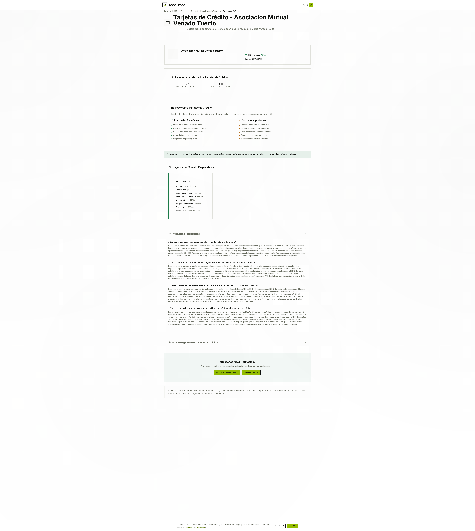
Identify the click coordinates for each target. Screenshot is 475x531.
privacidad (201, 527)
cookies (189, 527)
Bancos (184, 11)
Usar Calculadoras (251, 372)
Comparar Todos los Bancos (227, 372)
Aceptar (292, 526)
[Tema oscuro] (307, 5)
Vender (290, 5)
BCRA (174, 11)
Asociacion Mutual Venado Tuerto (205, 11)
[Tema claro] (304, 5)
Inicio (166, 11)
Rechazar (279, 526)
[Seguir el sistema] (311, 5)
